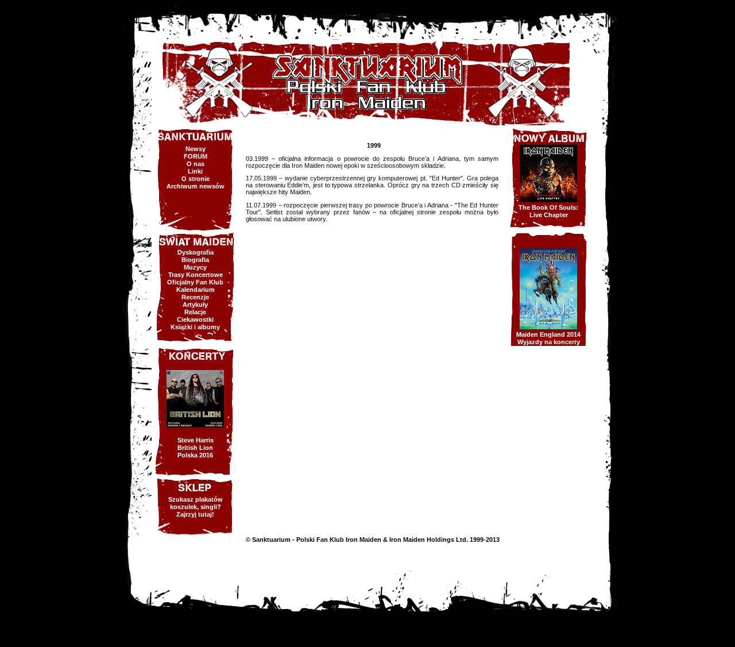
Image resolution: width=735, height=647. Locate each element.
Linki (195, 171)
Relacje (195, 312)
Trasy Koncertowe (195, 274)
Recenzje (195, 297)
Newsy (195, 148)
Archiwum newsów (196, 186)
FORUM (195, 156)
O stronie (195, 178)
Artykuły (195, 304)
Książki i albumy (195, 327)
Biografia (195, 259)
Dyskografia (195, 252)
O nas (195, 163)
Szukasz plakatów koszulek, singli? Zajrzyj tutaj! (195, 507)
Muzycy (195, 267)
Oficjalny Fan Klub (195, 282)
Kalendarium (195, 289)
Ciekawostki (195, 319)
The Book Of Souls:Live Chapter (548, 211)
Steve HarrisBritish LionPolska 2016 (195, 448)
